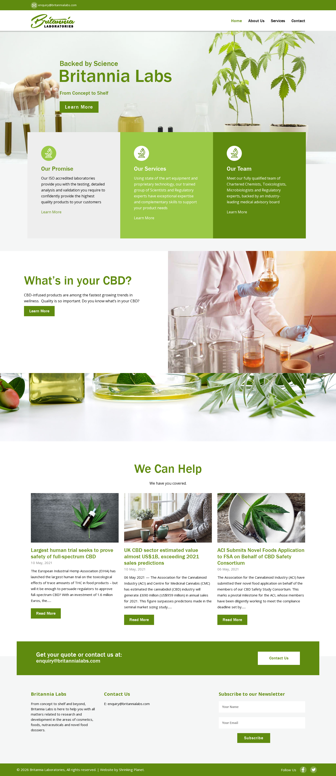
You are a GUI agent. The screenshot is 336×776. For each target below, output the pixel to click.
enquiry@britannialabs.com (57, 5)
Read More (46, 613)
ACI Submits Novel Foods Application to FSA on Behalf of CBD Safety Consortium (260, 556)
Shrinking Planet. (131, 769)
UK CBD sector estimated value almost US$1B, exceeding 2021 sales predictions (161, 556)
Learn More (51, 211)
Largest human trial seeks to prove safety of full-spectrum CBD (72, 553)
